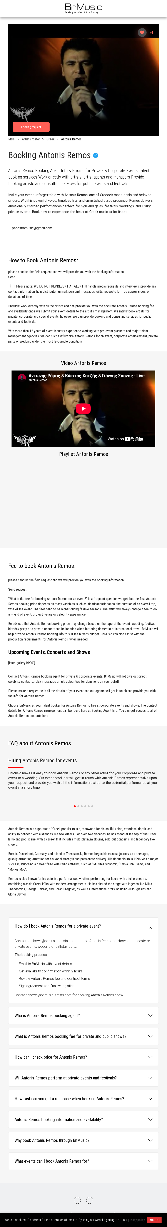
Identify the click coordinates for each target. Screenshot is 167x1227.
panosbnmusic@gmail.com (32, 228)
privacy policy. (136, 1220)
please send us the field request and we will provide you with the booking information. (66, 274)
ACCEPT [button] (154, 1220)
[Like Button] (142, 32)
